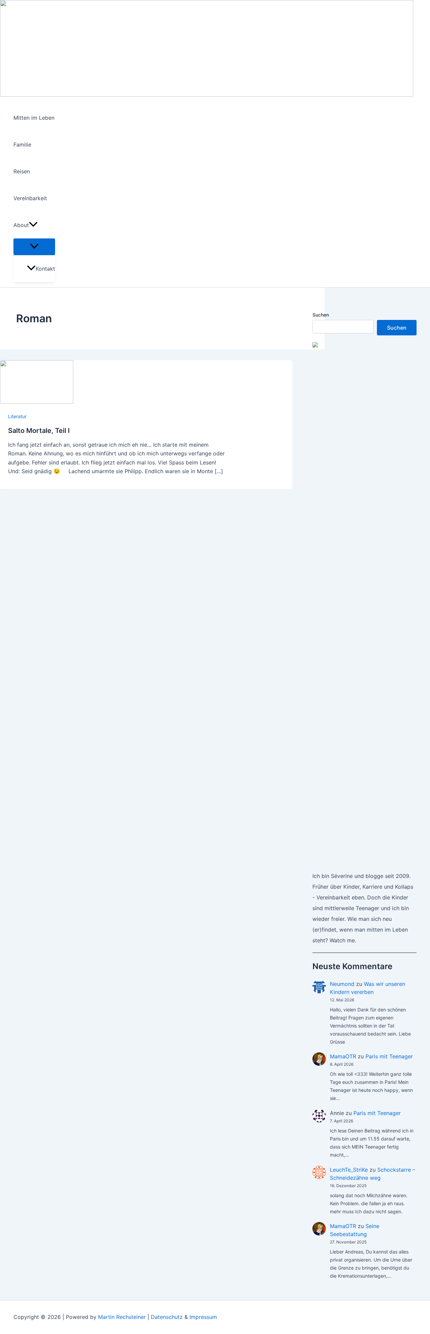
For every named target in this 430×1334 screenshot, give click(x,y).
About (21, 225)
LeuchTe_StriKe (349, 1169)
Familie (22, 144)
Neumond (342, 984)
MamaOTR (343, 1056)
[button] (33, 225)
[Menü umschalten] (34, 246)
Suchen (320, 315)
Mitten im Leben (33, 117)
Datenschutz (167, 1317)
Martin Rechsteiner (122, 1317)
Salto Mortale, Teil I (39, 431)
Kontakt (45, 268)
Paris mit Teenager (389, 1056)
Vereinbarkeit (30, 198)
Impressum (203, 1317)
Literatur (17, 416)
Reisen (21, 171)
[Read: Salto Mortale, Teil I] (36, 401)
